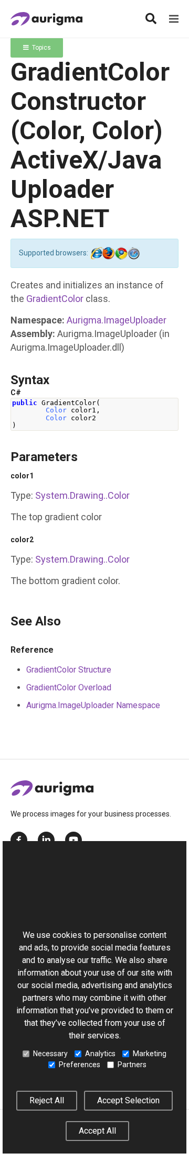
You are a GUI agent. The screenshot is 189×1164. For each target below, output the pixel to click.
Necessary (50, 1053)
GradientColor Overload (68, 687)
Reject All (46, 1100)
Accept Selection (128, 1100)
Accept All (97, 1131)
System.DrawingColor (82, 495)
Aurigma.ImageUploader (116, 320)
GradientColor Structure (68, 670)
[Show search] (150, 18)
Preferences (79, 1064)
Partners (132, 1064)
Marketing (149, 1053)
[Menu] (173, 18)
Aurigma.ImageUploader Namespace (93, 705)
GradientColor (54, 298)
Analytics (100, 1053)
